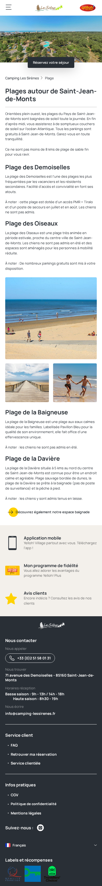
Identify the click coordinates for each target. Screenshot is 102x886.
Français (19, 845)
